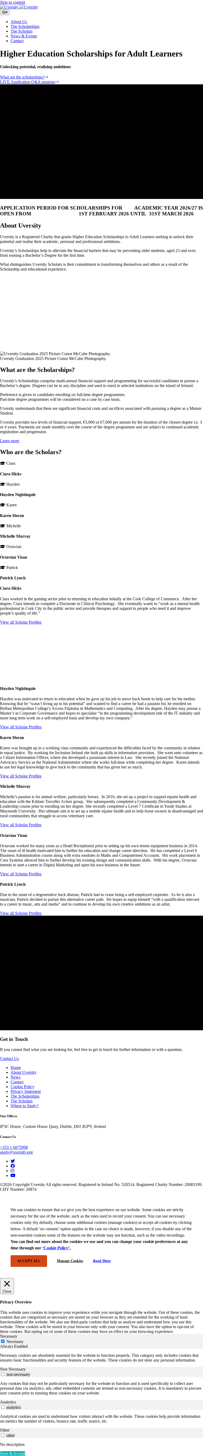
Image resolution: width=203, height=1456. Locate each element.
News (15, 1077)
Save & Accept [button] (12, 1453)
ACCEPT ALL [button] (28, 1261)
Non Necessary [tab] (13, 1369)
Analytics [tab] (8, 1402)
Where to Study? (25, 1105)
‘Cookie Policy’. (56, 1248)
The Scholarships (25, 26)
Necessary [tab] (8, 1336)
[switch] (2, 1374)
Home (16, 1067)
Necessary (15, 1341)
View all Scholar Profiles (20, 622)
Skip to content (12, 2)
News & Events (24, 36)
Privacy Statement (26, 1091)
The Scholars (22, 31)
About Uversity (23, 1072)
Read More (102, 1261)
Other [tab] (5, 1430)
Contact (17, 40)
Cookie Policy (22, 1086)
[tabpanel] (101, 1358)
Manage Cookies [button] (70, 1261)
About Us (19, 21)
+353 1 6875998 (14, 1147)
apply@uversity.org (16, 1152)
